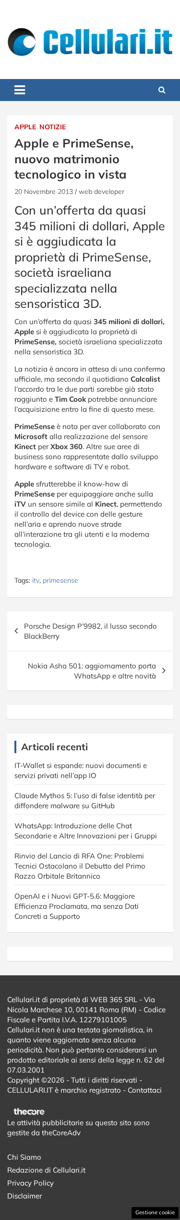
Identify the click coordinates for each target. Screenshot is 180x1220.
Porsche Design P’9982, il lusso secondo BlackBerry (90, 631)
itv (35, 580)
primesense (60, 580)
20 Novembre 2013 (43, 191)
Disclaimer (24, 1195)
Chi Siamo (24, 1157)
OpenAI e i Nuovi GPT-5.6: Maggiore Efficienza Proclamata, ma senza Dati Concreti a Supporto (76, 906)
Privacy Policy (30, 1182)
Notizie (52, 127)
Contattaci (145, 1090)
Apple (25, 127)
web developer (101, 191)
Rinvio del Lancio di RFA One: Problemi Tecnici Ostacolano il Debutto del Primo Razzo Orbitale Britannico (79, 866)
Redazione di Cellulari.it (46, 1170)
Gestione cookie (155, 1212)
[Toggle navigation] (19, 90)
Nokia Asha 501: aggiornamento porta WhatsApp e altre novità (92, 670)
